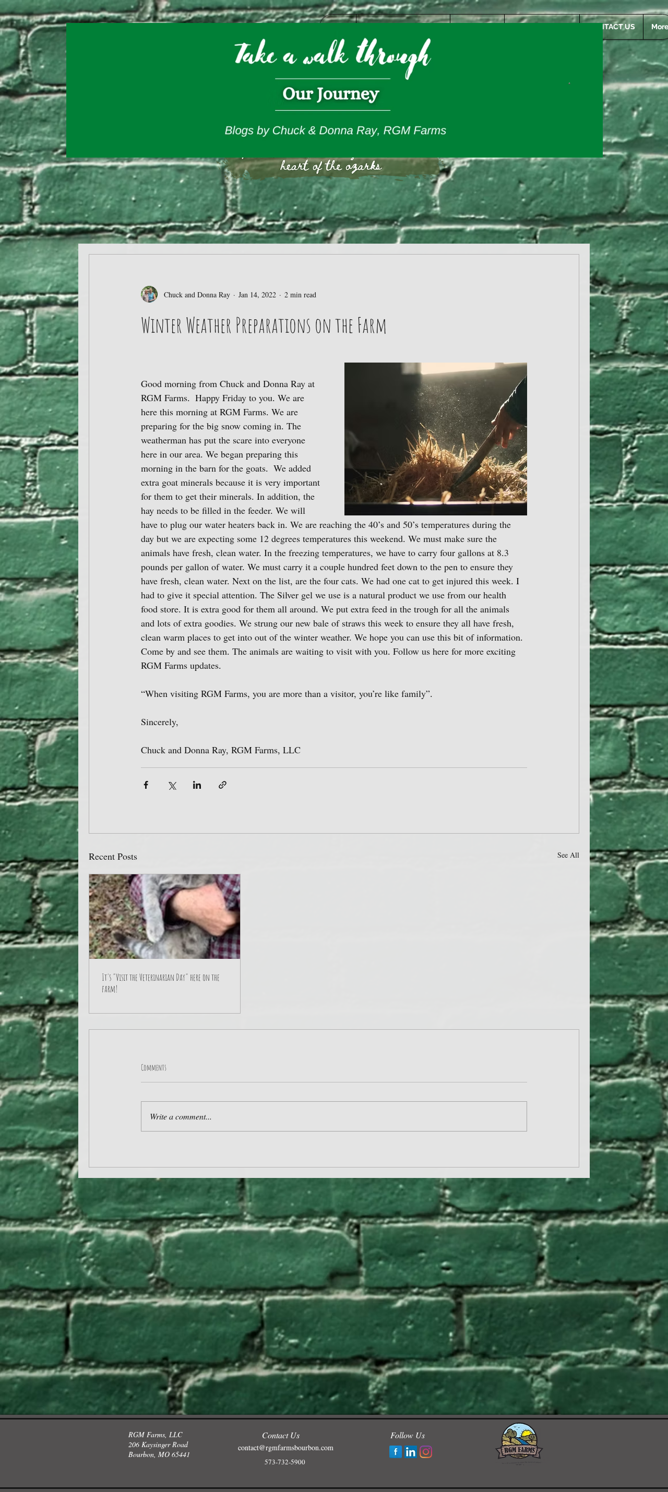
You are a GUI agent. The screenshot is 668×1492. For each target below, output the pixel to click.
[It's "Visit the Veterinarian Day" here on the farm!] (164, 916)
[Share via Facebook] (146, 785)
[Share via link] (223, 785)
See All (568, 855)
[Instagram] (426, 1452)
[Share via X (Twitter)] (171, 785)
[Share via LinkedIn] (197, 785)
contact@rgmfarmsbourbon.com (285, 1447)
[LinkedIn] (410, 1452)
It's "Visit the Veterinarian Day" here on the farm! (161, 982)
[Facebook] (395, 1452)
